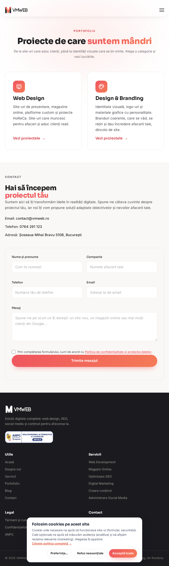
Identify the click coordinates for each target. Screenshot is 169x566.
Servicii (10, 476)
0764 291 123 (31, 227)
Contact (10, 498)
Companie (94, 257)
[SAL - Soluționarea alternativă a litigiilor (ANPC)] (29, 437)
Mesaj (16, 308)
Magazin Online (100, 469)
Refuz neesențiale (90, 553)
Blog (8, 491)
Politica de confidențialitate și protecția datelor (118, 352)
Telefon (17, 282)
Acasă (9, 462)
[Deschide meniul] (162, 10)
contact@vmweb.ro (32, 218)
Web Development (102, 462)
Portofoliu (12, 483)
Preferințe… (59, 553)
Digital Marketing (101, 483)
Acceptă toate (123, 553)
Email (91, 282)
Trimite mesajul (84, 360)
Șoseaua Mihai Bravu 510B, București (50, 235)
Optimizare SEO (100, 476)
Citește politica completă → (52, 543)
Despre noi (13, 469)
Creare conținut (100, 491)
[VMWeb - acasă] (16, 10)
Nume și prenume (25, 257)
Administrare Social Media (108, 498)
